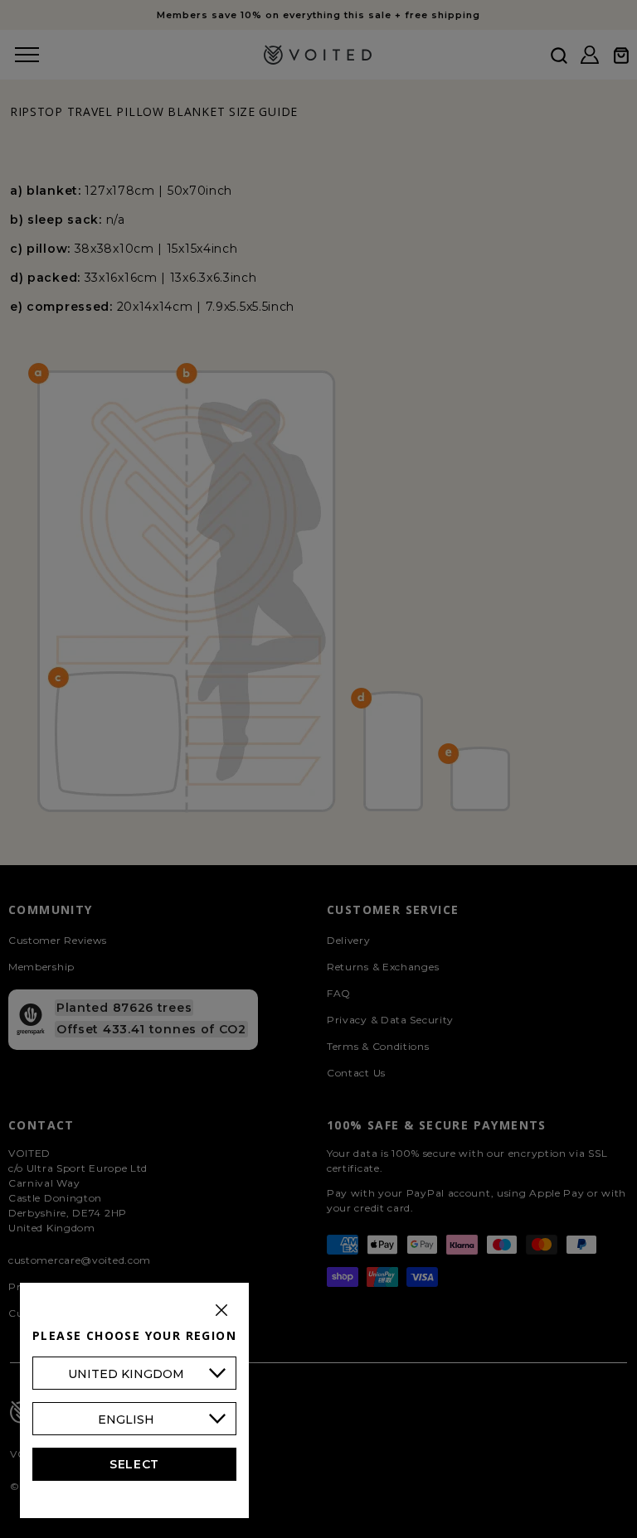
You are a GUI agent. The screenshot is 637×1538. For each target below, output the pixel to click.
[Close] (221, 1310)
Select (134, 1464)
